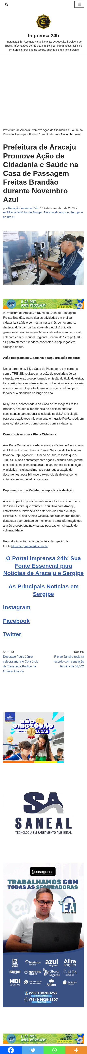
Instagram (16, 607)
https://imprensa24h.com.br (29, 546)
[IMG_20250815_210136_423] (43, 1006)
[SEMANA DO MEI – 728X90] (43, 308)
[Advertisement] (43, 85)
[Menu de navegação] (79, 4)
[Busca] (6, 4)
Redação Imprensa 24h (23, 208)
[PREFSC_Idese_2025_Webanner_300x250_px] (33, 761)
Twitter (12, 634)
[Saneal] (43, 852)
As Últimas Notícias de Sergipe (22, 212)
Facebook (16, 621)
